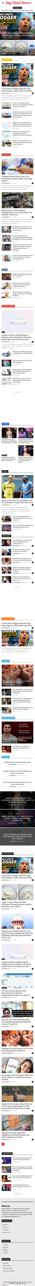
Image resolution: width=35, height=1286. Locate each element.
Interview (7, 56)
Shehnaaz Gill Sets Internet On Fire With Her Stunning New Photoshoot (16, 682)
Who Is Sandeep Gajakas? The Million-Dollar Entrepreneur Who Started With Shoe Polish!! (23, 1168)
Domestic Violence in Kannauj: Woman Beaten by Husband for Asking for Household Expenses (23, 257)
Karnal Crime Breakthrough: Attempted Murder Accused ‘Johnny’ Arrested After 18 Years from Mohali (22, 237)
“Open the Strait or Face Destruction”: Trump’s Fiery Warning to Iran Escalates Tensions (22, 542)
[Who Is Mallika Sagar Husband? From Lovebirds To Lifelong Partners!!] (6, 1160)
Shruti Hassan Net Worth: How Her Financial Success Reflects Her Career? (9, 459)
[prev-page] (3, 265)
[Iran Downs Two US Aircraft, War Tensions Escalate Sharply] (6, 552)
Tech (26, 57)
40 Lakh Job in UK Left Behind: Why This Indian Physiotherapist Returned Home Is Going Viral (22, 142)
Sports (21, 57)
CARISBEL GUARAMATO (9, 684)
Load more (17, 1194)
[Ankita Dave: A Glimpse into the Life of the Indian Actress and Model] (6, 710)
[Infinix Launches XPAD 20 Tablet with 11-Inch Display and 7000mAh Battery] (6, 354)
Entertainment (21, 148)
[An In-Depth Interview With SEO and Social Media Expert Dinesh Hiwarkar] (17, 732)
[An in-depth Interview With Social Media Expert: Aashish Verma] (6, 749)
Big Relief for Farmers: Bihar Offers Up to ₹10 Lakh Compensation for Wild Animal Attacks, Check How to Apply (17, 1106)
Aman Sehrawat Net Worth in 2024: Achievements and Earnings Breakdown (25, 441)
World (31, 57)
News (3, 30)
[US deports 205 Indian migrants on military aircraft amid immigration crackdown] (6, 570)
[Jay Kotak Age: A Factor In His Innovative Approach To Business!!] (6, 1187)
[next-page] (5, 265)
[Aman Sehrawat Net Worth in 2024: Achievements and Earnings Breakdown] (25, 433)
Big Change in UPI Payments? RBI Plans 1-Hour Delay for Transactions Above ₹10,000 (17, 1077)
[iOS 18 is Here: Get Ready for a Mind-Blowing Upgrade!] (6, 363)
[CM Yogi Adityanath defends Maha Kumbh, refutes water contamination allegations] (6, 294)
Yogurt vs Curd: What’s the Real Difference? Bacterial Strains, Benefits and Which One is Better (23, 104)
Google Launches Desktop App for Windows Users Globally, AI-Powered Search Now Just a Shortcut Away (22, 124)
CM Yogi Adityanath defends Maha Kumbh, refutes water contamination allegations (22, 293)
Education (12, 148)
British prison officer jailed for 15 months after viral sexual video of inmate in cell (21, 578)
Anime (12, 147)
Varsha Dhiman (6, 504)
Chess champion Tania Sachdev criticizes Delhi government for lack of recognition (23, 518)
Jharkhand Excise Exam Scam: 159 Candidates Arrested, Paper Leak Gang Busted (17, 178)
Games (26, 149)
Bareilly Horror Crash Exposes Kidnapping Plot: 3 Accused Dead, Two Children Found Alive (17, 212)
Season (15, 57)
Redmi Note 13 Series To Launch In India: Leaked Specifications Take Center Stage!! (22, 380)
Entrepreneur (30, 148)
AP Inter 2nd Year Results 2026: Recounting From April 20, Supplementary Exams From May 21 (22, 133)
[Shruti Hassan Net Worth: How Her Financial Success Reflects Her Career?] (9, 450)
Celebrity (26, 147)
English (7, 1285)
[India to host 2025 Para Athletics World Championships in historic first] (6, 528)
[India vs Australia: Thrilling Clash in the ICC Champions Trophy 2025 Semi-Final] (17, 486)
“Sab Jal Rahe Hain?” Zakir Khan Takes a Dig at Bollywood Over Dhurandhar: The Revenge (23, 691)
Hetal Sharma (16, 562)
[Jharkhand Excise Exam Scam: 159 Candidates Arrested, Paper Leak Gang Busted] (17, 166)
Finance (20, 149)
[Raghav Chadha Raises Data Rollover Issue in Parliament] (6, 276)
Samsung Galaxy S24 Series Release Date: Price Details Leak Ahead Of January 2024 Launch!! (22, 371)
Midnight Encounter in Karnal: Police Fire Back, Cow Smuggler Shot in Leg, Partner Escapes (22, 228)
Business (19, 147)
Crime (31, 147)
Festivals (13, 149)
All (7, 147)
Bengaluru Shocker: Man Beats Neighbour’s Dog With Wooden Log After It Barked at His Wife (15, 1135)
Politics (9, 57)
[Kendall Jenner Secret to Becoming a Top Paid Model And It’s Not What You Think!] (9, 433)
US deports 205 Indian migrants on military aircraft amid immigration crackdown (22, 569)
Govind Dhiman (6, 93)
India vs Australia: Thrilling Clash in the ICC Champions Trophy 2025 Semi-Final (17, 501)
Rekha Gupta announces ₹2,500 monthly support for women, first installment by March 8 (21, 284)
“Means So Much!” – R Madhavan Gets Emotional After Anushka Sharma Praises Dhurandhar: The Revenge (23, 700)
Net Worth (18, 56)
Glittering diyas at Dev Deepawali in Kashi (17, 762)
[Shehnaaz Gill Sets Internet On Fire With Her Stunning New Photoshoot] (17, 676)
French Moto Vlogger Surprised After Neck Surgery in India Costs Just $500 (17, 90)
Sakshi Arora (12, 775)
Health (4, 47)
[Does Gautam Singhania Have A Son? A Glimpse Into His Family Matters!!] (6, 1178)
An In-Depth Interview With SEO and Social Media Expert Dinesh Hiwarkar (17, 739)
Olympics (31, 56)
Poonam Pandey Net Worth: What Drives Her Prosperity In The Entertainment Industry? (25, 460)
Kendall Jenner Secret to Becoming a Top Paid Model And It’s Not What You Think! (9, 441)
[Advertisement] (17, 404)
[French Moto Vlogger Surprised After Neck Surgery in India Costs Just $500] (17, 26)
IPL (12, 56)
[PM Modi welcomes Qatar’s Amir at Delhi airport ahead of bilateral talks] (6, 561)
